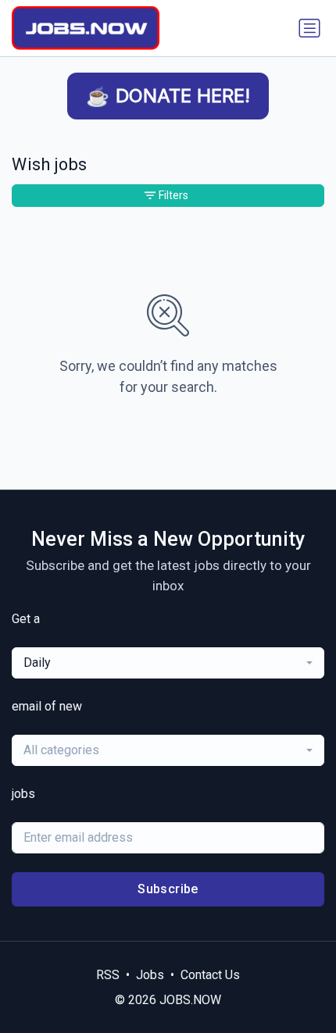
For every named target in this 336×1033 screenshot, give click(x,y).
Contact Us (210, 974)
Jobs (150, 974)
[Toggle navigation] (309, 28)
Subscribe (168, 889)
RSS (108, 974)
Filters (173, 195)
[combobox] (168, 663)
